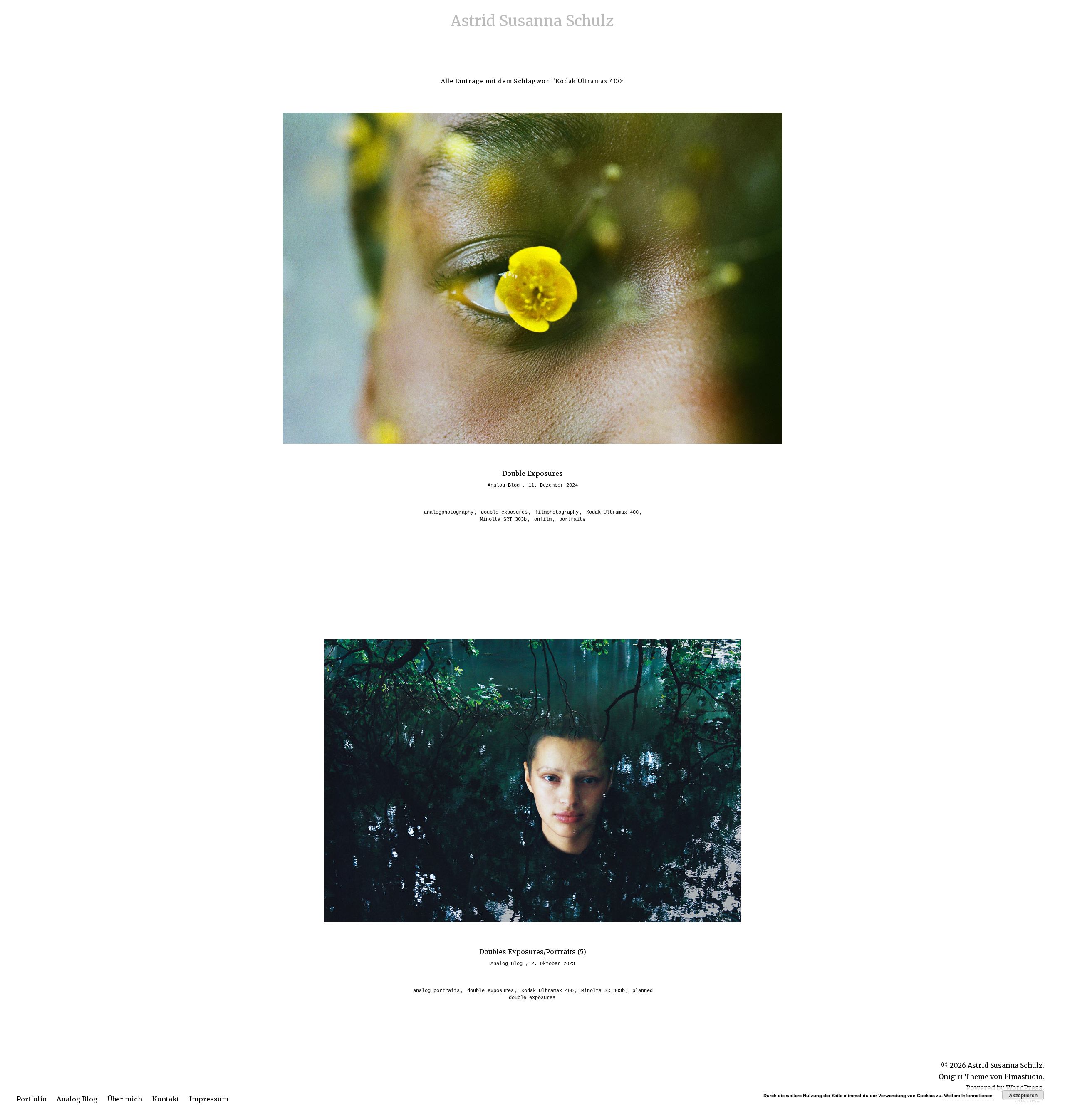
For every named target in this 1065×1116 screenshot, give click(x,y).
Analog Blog (77, 1099)
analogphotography (448, 512)
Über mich (124, 1099)
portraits (572, 519)
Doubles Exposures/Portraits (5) (532, 952)
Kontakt (165, 1099)
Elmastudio (1023, 1076)
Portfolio (32, 1099)
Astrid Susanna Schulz (532, 21)
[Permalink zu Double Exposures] (532, 441)
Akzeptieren (1023, 1095)
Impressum (208, 1099)
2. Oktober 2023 (553, 964)
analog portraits (436, 991)
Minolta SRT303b (603, 991)
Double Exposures (532, 473)
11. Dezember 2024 (553, 485)
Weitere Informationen (968, 1095)
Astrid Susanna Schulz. (1006, 1065)
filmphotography (557, 512)
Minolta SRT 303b (503, 519)
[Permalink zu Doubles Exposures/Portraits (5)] (532, 920)
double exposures (504, 512)
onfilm (543, 519)
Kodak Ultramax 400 (612, 512)
